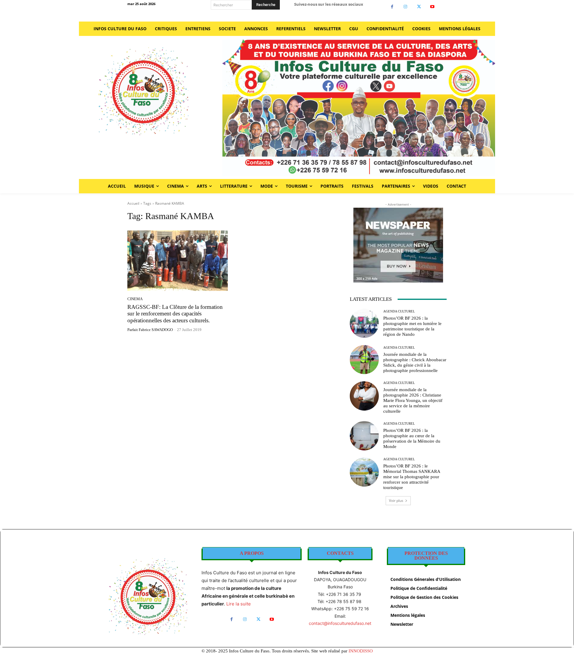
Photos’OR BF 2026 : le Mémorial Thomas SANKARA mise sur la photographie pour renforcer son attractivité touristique (411, 477)
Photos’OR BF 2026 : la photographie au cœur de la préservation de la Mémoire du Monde (411, 438)
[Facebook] (392, 6)
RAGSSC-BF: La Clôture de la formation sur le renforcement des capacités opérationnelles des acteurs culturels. (175, 314)
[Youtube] (432, 6)
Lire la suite (238, 604)
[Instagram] (405, 6)
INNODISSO (361, 651)
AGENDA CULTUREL (399, 311)
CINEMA (135, 299)
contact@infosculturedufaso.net (340, 623)
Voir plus (396, 500)
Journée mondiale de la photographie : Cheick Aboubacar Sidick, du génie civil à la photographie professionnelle (414, 362)
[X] (419, 6)
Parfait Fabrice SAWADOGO (150, 329)
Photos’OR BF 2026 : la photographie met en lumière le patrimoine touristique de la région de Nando (412, 326)
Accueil (133, 203)
